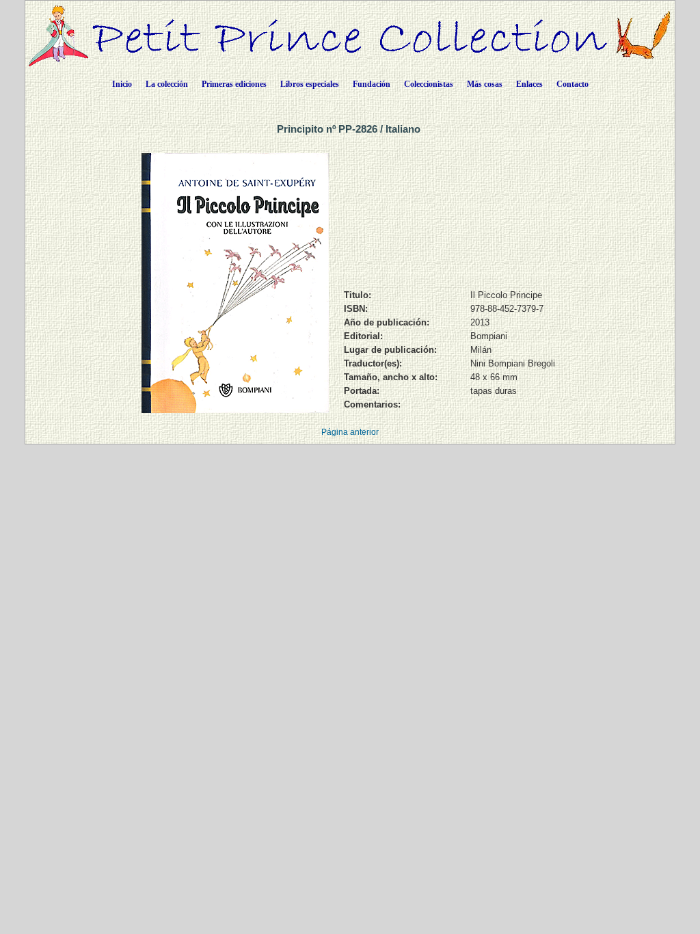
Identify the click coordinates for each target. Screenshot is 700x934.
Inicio (122, 84)
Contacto (572, 84)
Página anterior (350, 432)
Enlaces (529, 84)
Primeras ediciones (234, 84)
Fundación (371, 84)
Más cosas (484, 84)
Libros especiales (309, 84)
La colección (167, 84)
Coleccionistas (428, 84)
